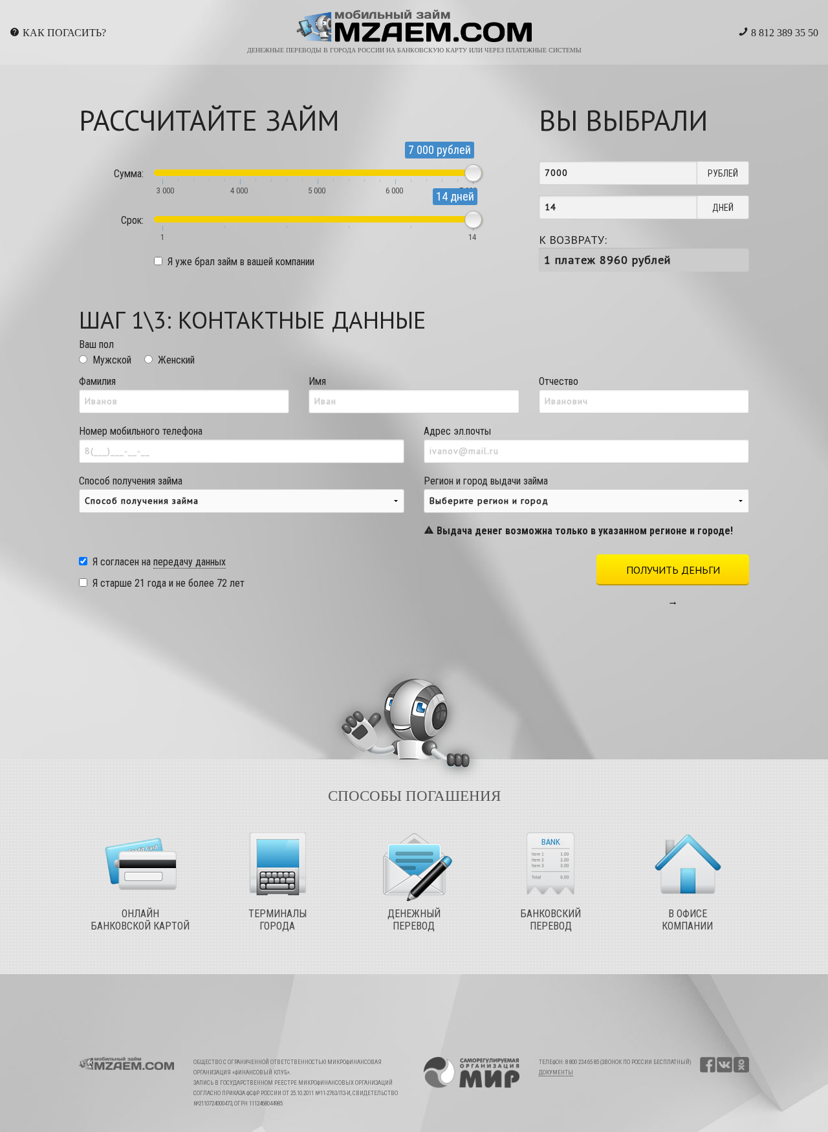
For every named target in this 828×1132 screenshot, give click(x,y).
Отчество (558, 381)
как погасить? (64, 32)
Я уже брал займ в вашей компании (241, 262)
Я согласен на (159, 562)
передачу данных (189, 562)
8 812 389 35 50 (783, 32)
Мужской (112, 360)
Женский (176, 360)
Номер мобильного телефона (140, 431)
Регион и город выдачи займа (578, 506)
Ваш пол (96, 344)
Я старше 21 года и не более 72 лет (169, 583)
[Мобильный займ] (414, 26)
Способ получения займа (130, 481)
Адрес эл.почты (457, 431)
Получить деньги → (673, 574)
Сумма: (129, 174)
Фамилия (97, 381)
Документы (556, 1072)
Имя (317, 381)
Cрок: (132, 220)
